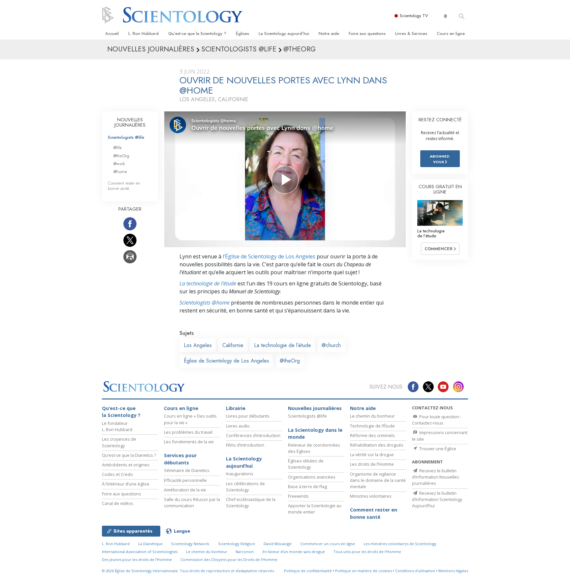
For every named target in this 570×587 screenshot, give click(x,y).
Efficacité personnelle (185, 480)
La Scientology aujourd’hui (284, 33)
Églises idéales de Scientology (306, 464)
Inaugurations (239, 474)
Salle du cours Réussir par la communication (192, 502)
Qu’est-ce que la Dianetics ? (129, 455)
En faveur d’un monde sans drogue (294, 551)
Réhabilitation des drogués (376, 445)
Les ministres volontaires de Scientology (400, 543)
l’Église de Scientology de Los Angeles (269, 256)
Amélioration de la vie (185, 490)
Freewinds (298, 496)
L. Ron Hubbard (143, 33)
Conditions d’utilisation (415, 570)
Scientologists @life (126, 137)
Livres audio (238, 426)
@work (119, 164)
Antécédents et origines (125, 465)
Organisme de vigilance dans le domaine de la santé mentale (378, 480)
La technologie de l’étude (207, 283)
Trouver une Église (437, 449)
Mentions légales (453, 570)
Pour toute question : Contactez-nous (436, 420)
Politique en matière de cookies (363, 570)
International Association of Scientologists (139, 551)
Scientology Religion (236, 543)
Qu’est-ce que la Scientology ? (197, 33)
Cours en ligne (451, 33)
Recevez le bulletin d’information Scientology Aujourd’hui (437, 499)
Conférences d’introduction (253, 435)
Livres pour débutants (247, 416)
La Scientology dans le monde (315, 433)
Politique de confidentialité (308, 570)
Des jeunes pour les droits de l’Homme (137, 559)
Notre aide (329, 33)
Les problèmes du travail (188, 432)
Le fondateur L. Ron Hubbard (117, 426)
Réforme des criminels (372, 435)
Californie (232, 345)
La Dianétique (150, 543)
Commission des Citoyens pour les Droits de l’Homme (228, 559)
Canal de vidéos (117, 503)
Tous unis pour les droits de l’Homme (367, 551)
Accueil (112, 33)
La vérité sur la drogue (372, 454)
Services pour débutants (180, 459)
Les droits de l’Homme (372, 464)
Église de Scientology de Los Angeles (226, 361)
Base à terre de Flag (307, 486)
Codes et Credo (117, 474)
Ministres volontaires (371, 496)
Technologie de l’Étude (372, 426)
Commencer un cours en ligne (327, 543)
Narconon (245, 551)
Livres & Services (411, 33)
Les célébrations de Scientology (245, 487)
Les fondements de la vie (189, 442)
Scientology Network (190, 543)
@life (117, 147)
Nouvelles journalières (315, 408)
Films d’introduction (245, 445)
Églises (242, 33)
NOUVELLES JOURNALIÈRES (129, 122)
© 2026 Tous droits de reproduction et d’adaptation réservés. (188, 570)
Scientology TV (414, 16)
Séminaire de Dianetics (186, 470)
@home (120, 171)
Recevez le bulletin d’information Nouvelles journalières (435, 477)
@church (331, 345)
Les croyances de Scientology (119, 442)
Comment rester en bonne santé (124, 185)
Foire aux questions (367, 33)
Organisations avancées (311, 477)
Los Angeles (198, 345)
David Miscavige (278, 543)
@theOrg (290, 361)
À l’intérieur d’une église (125, 484)
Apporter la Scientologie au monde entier (314, 509)
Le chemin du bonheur (372, 416)
